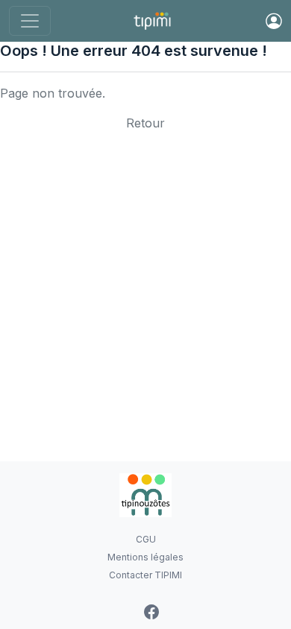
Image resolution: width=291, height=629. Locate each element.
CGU (146, 539)
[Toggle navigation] (30, 21)
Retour (145, 123)
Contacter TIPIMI (145, 575)
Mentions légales (145, 557)
